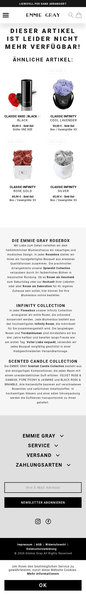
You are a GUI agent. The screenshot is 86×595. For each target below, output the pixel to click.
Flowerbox (28, 310)
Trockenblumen (31, 333)
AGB (39, 544)
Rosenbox (52, 254)
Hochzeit (49, 281)
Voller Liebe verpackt (41, 342)
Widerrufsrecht (56, 544)
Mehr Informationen (43, 574)
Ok (43, 585)
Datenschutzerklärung (42, 549)
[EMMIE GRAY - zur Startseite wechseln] (43, 15)
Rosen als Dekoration (37, 286)
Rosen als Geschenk (60, 277)
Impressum (25, 544)
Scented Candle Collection (46, 366)
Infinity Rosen (44, 323)
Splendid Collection (56, 268)
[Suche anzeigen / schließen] (71, 15)
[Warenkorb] (79, 15)
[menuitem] (5, 15)
